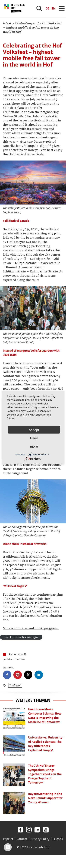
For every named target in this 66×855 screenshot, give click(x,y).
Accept (34, 430)
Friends (58, 839)
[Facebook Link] (20, 829)
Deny (34, 438)
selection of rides (48, 469)
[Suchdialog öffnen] (39, 8)
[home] (15, 16)
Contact (22, 839)
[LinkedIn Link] (37, 829)
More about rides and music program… (31, 628)
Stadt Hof (15, 685)
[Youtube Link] (46, 829)
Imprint (8, 839)
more (34, 446)
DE (47, 8)
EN (53, 8)
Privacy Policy (40, 839)
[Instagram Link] (29, 829)
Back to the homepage (21, 637)
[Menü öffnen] (62, 8)
